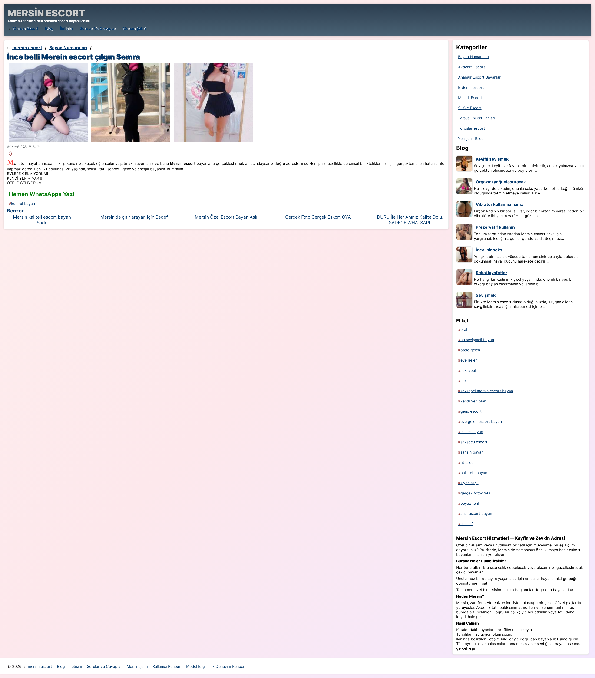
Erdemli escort (471, 87)
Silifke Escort (470, 107)
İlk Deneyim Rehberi (228, 666)
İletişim (66, 28)
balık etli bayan (473, 472)
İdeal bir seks (489, 249)
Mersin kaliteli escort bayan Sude (42, 219)
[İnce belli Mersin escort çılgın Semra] (48, 102)
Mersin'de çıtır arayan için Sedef (134, 217)
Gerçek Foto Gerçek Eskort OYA (318, 217)
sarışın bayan (471, 452)
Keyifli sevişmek (492, 159)
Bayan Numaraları (68, 47)
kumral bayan (23, 203)
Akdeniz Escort (471, 67)
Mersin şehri (134, 28)
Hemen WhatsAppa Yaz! (42, 194)
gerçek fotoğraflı (475, 493)
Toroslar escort (471, 128)
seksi (464, 380)
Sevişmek (486, 295)
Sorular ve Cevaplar (98, 28)
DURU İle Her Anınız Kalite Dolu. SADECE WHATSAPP (410, 219)
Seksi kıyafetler (491, 272)
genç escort (471, 411)
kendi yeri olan (473, 401)
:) (10, 153)
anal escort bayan (476, 513)
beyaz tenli (470, 503)
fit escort (468, 462)
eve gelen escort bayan (481, 421)
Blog (49, 28)
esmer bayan (471, 431)
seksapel (468, 370)
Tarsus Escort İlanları (476, 118)
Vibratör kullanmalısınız (499, 204)
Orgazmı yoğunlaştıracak (501, 181)
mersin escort (25, 28)
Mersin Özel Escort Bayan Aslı (226, 217)
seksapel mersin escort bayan (486, 390)
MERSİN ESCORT (46, 13)
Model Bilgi (196, 666)
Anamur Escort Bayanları (480, 77)
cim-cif (466, 523)
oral (463, 329)
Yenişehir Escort (472, 138)
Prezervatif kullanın (495, 227)
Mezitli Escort (470, 97)
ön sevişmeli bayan (477, 339)
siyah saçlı (469, 483)
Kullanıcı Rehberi (167, 666)
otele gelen (470, 350)
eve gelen (468, 360)
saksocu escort (473, 442)
